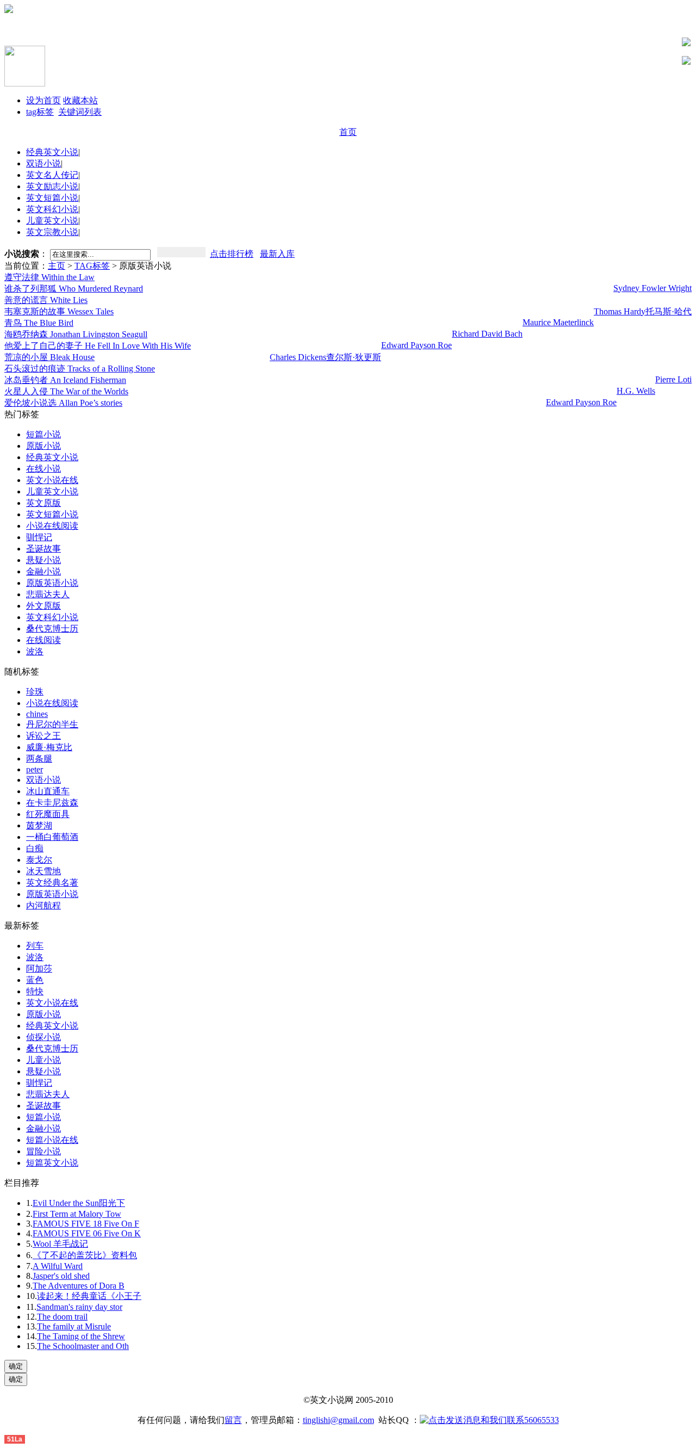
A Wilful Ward (58, 1266)
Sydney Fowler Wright (652, 288)
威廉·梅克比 (49, 747)
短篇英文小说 (52, 1162)
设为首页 (43, 100)
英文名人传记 (52, 175)
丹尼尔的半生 (52, 724)
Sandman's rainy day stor (79, 1306)
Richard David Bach (487, 333)
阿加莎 (39, 968)
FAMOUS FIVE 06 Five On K (87, 1233)
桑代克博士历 (52, 628)
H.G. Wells (636, 390)
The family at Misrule (74, 1326)
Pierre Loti (673, 379)
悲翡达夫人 (48, 594)
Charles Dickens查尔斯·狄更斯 (325, 357)
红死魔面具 (48, 814)
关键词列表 (80, 111)
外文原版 (43, 605)
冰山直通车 (48, 791)
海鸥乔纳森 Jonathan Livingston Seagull (75, 334)
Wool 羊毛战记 (60, 1243)
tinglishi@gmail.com (338, 1420)
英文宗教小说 (52, 232)
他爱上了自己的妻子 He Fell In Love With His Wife (97, 345)
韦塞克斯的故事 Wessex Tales (59, 311)
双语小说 (43, 163)
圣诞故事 (43, 548)
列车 (35, 945)
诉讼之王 (43, 735)
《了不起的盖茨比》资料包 (85, 1255)
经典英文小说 (52, 152)
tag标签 (40, 111)
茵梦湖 (39, 825)
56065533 (541, 1420)
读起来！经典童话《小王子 (89, 1296)
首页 (348, 132)
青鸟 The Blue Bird (38, 322)
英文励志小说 (52, 186)
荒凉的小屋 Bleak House (49, 357)
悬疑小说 (43, 560)
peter (34, 769)
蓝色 (35, 980)
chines (37, 714)
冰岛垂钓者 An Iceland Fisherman (65, 380)
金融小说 (43, 571)
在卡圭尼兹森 (52, 802)
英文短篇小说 (52, 197)
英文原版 (43, 503)
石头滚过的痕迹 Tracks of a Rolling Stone (79, 368)
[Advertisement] (131, 29)
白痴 (35, 848)
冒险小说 (43, 1151)
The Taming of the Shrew (81, 1336)
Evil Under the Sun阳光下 (79, 1203)
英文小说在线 (52, 480)
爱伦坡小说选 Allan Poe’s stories (63, 402)
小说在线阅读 (52, 525)
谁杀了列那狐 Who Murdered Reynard (73, 288)
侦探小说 (43, 1037)
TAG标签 (92, 265)
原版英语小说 (52, 582)
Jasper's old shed (61, 1275)
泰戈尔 (39, 859)
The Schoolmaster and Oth (83, 1346)
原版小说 (43, 445)
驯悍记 (39, 537)
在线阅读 (43, 640)
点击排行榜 (231, 253)
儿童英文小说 (52, 220)
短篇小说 (43, 434)
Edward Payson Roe (416, 345)
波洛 (35, 651)
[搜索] (181, 252)
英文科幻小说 (52, 209)
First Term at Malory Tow (77, 1213)
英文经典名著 (52, 882)
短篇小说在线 (52, 1139)
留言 (233, 1420)
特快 (35, 991)
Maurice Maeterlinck (558, 322)
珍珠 (35, 691)
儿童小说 (43, 1060)
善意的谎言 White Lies (46, 300)
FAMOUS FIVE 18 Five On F (86, 1223)
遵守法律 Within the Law (49, 277)
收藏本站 (80, 100)
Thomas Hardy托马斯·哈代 (643, 311)
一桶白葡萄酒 (52, 836)
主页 (56, 265)
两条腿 (39, 758)
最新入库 (277, 253)
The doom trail (62, 1316)
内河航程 (43, 905)
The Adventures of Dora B (79, 1285)
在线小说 (43, 468)
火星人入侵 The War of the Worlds (66, 391)
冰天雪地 (43, 871)
